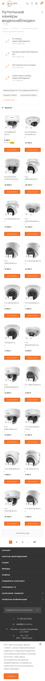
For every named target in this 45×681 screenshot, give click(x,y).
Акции (5, 563)
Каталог (6, 550)
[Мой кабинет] (36, 4)
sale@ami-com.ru (24, 624)
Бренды (6, 569)
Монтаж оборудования (14, 556)
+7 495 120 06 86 (24, 619)
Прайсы (6, 575)
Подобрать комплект (13, 581)
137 (34, 542)
